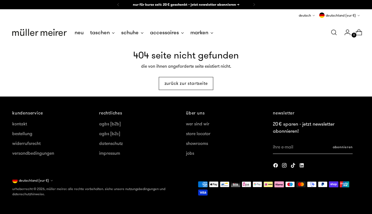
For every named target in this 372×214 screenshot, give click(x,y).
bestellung (22, 133)
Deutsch (305, 15)
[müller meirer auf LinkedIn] (302, 166)
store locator (198, 133)
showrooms (197, 143)
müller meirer (56, 189)
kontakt (19, 123)
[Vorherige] (118, 4)
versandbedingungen (33, 153)
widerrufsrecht (26, 143)
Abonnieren (343, 147)
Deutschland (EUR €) (341, 15)
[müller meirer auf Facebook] (276, 166)
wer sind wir (197, 123)
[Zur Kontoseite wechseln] (345, 32)
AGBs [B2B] (110, 123)
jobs (190, 153)
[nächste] (254, 4)
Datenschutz (111, 143)
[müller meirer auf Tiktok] (293, 166)
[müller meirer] (39, 32)
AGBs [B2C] (109, 133)
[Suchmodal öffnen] (333, 32)
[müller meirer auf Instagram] (285, 166)
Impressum (109, 153)
